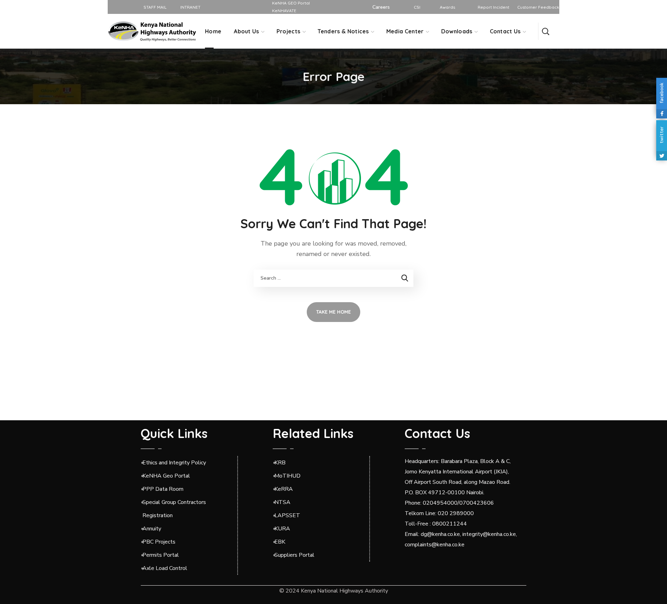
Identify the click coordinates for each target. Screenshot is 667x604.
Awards (447, 7)
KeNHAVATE (284, 10)
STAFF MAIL (154, 7)
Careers (381, 7)
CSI (417, 7)
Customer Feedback (538, 7)
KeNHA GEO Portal (291, 3)
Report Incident (493, 7)
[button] (545, 31)
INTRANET (189, 7)
